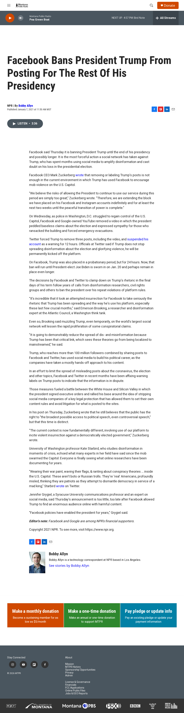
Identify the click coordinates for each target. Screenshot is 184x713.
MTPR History (73, 667)
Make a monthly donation (35, 611)
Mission (69, 664)
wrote (79, 175)
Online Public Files (75, 690)
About (68, 657)
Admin (69, 675)
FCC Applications (74, 687)
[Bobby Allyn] (37, 562)
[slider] (26, 18)
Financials (70, 685)
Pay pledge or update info (148, 611)
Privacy (69, 672)
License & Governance (77, 682)
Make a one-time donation (92, 611)
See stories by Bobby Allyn (69, 565)
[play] (10, 18)
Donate (169, 5)
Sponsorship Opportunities (80, 669)
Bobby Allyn (26, 105)
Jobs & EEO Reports (76, 693)
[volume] (21, 18)
